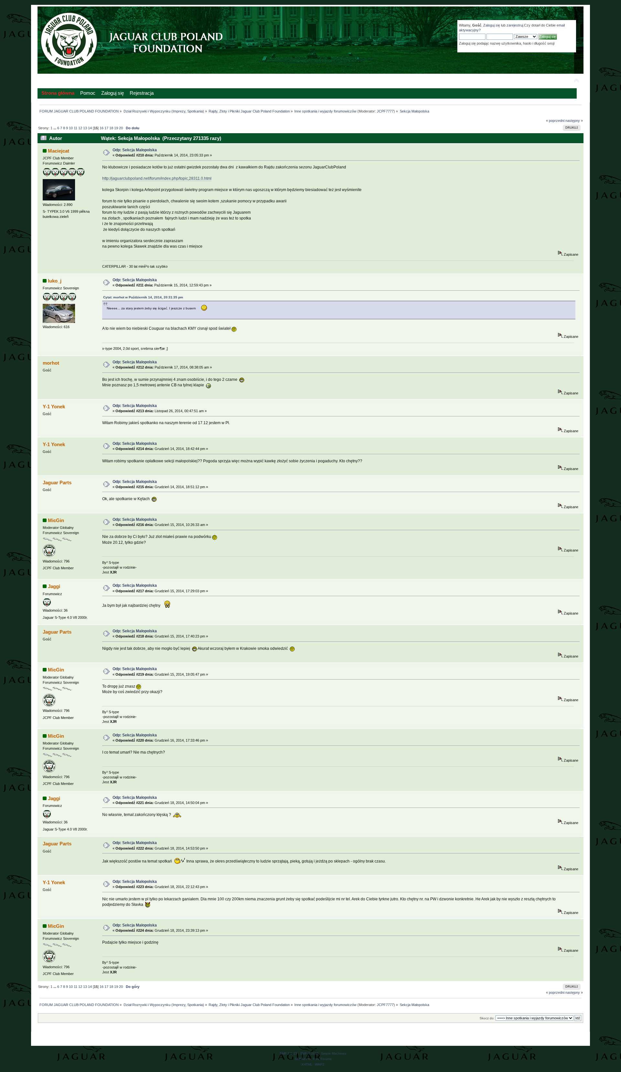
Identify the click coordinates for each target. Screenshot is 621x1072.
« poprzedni (555, 121)
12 (80, 128)
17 (106, 128)
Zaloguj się (491, 25)
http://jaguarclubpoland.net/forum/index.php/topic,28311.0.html (157, 178)
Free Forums (322, 1059)
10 (71, 128)
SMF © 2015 (309, 1053)
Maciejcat (58, 151)
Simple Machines (333, 1053)
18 (111, 128)
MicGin (56, 520)
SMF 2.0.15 (288, 1053)
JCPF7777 (385, 111)
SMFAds (301, 1059)
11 (75, 128)
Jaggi (54, 586)
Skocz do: (487, 1018)
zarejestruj (515, 25)
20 (121, 128)
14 (90, 128)
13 (85, 128)
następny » (574, 121)
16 (102, 128)
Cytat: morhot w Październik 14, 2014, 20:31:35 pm (143, 297)
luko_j (54, 281)
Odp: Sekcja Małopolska (135, 150)
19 (116, 128)
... (55, 128)
